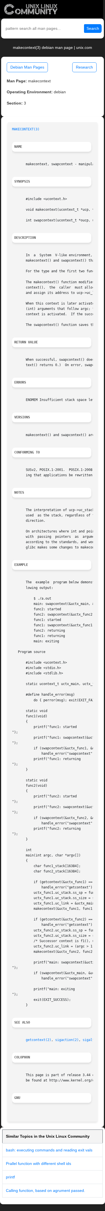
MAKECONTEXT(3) (25, 129)
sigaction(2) (67, 1040)
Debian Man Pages (27, 67)
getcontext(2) (38, 1040)
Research (84, 67)
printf (10, 1177)
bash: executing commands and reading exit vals (49, 1150)
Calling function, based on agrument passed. (45, 1190)
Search (93, 28)
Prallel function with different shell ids (38, 1163)
